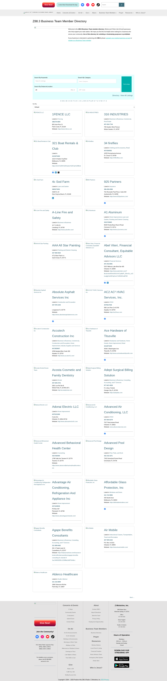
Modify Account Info (70, 675)
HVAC (112, 302)
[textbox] (86, 81)
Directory (115, 95)
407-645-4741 (56, 383)
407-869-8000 (47, 659)
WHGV (49, 648)
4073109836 (56, 506)
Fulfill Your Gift (71, 671)
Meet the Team (96, 615)
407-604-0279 (108, 419)
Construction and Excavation (66, 302)
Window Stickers (96, 645)
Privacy (106, 679)
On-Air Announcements (70, 632)
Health (60, 579)
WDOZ (41, 648)
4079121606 (56, 414)
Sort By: (35, 104)
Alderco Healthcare (65, 574)
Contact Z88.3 (96, 609)
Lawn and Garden (63, 186)
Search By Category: (84, 77)
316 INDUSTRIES (116, 114)
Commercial (127, 119)
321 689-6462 (56, 545)
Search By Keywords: (41, 77)
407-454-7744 (108, 124)
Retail (128, 148)
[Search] (121, 5)
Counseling (61, 453)
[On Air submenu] (83, 12)
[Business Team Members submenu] (116, 12)
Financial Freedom (96, 651)
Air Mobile (111, 530)
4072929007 (56, 348)
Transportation (127, 534)
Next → (132, 597)
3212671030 (108, 346)
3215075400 (56, 156)
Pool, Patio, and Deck (116, 453)
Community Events (70, 612)
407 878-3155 (56, 305)
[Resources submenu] (133, 12)
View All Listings (126, 95)
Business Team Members (96, 629)
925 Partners (112, 181)
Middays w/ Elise (70, 645)
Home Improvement (116, 217)
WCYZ (45, 648)
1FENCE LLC (61, 114)
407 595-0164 (108, 540)
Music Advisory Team (96, 654)
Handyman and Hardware (118, 341)
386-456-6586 (108, 189)
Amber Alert (96, 660)
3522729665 (108, 222)
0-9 (63, 101)
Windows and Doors (116, 492)
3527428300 (56, 456)
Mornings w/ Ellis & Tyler (70, 642)
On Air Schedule (70, 636)
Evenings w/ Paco (70, 651)
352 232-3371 (108, 456)
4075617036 (108, 305)
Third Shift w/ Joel (70, 657)
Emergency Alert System (96, 657)
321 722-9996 (108, 495)
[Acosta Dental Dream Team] (42, 370)
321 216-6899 (56, 582)
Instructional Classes (116, 534)
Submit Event (70, 618)
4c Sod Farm (60, 181)
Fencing (60, 119)
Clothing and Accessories (117, 148)
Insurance (113, 186)
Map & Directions (96, 612)
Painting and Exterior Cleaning (118, 219)
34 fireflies (111, 143)
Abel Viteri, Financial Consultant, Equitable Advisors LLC (118, 251)
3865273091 (56, 189)
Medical (64, 579)
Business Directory (96, 632)
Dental (60, 380)
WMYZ (45, 646)
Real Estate (107, 121)
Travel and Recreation (111, 537)
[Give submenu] (89, 12)
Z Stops (70, 609)
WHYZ (49, 646)
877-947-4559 (108, 385)
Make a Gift (70, 668)
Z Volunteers (70, 615)
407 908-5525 (56, 253)
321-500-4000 (121, 621)
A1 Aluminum (113, 212)
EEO (102, 679)
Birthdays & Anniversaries (70, 639)
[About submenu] (96, 12)
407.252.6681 (108, 264)
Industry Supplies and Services (70, 345)
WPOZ (40, 646)
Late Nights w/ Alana (70, 654)
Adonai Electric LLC (65, 406)
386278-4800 (56, 122)
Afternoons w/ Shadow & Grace (70, 648)
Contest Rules (70, 621)
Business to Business (116, 119)
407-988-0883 (121, 627)
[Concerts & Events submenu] (75, 12)
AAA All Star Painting (66, 245)
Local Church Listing (96, 648)
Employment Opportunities (96, 621)
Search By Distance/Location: (43, 86)
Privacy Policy (96, 618)
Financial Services (115, 261)
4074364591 (108, 150)
